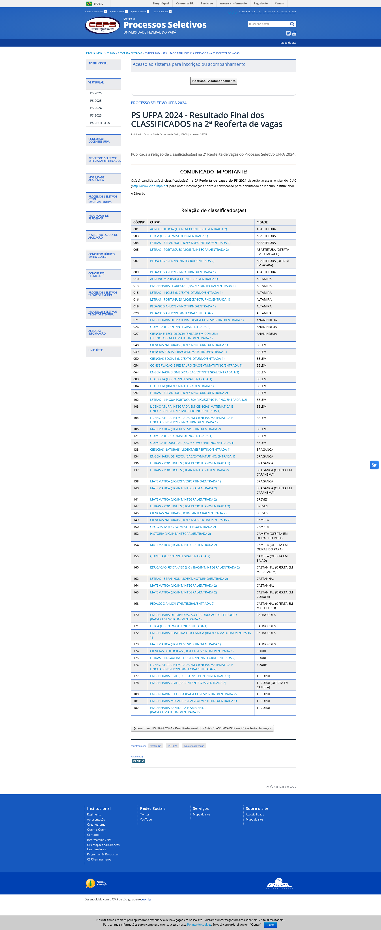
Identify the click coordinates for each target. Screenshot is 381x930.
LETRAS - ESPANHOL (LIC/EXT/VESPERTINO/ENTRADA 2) (190, 243)
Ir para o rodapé (161, 11)
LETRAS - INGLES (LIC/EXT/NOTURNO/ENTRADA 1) (186, 292)
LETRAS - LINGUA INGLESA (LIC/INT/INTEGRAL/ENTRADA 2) (192, 658)
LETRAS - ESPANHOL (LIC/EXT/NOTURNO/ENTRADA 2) (189, 393)
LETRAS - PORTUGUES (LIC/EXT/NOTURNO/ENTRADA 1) (190, 299)
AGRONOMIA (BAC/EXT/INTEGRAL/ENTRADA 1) (184, 279)
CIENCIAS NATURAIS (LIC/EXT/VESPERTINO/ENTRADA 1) (190, 449)
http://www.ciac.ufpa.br (149, 186)
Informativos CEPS (99, 840)
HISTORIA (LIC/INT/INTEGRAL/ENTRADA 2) (180, 533)
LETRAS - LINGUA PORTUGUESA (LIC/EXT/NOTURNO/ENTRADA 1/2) (198, 399)
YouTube (146, 819)
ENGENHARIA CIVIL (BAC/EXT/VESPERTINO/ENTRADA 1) (190, 676)
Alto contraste (268, 11)
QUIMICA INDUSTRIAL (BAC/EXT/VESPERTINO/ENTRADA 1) (192, 443)
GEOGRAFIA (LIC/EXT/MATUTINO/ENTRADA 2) (183, 527)
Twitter (144, 814)
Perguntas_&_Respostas (103, 854)
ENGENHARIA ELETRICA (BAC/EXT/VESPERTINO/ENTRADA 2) (193, 694)
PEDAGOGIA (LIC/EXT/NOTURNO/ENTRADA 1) (183, 272)
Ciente (271, 924)
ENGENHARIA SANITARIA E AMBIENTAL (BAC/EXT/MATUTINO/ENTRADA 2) (178, 710)
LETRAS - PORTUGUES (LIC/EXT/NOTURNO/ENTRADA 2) (190, 506)
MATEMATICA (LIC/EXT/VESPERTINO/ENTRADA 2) (185, 429)
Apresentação (96, 819)
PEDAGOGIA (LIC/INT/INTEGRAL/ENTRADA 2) (182, 261)
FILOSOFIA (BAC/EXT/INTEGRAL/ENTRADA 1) (182, 386)
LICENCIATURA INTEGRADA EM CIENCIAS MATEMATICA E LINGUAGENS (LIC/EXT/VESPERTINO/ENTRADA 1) (191, 408)
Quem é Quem (96, 830)
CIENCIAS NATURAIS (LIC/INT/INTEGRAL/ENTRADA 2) (188, 513)
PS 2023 (96, 115)
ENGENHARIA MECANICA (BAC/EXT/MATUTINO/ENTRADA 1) (193, 701)
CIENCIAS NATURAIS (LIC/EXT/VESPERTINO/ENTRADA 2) (190, 520)
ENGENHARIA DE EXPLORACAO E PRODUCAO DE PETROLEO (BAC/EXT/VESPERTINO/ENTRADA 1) (193, 617)
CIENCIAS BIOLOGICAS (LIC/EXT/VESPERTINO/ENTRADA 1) (191, 651)
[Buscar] (292, 24)
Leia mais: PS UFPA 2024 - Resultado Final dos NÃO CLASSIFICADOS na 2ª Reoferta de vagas (203, 728)
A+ (230, 12)
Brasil (98, 4)
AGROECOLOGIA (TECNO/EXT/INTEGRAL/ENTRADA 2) (188, 229)
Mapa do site (288, 11)
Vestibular (155, 746)
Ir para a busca (140, 11)
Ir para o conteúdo (95, 11)
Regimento (94, 814)
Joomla (146, 899)
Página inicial (95, 53)
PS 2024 (110, 53)
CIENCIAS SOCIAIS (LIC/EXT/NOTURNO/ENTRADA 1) (187, 358)
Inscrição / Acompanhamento (214, 81)
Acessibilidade (247, 11)
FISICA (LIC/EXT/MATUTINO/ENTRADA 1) (179, 236)
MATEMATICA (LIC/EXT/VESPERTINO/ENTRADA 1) (185, 481)
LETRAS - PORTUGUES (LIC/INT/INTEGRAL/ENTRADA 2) (189, 249)
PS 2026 (96, 93)
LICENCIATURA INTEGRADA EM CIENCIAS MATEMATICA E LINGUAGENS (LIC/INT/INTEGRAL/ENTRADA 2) (191, 667)
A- (236, 12)
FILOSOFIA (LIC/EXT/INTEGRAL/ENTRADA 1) (181, 379)
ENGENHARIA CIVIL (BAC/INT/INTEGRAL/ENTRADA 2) (188, 683)
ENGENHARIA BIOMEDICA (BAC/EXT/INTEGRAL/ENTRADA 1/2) (194, 372)
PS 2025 (96, 100)
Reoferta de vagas (130, 53)
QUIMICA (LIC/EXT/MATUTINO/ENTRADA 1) (181, 436)
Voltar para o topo (282, 786)
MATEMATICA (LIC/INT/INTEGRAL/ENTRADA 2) (183, 488)
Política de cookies (199, 924)
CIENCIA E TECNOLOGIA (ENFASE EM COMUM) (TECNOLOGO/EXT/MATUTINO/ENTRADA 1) (184, 335)
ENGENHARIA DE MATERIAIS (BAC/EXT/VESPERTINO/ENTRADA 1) (197, 320)
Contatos (93, 835)
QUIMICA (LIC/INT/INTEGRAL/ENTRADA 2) (180, 327)
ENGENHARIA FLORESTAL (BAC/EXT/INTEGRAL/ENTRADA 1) (192, 286)
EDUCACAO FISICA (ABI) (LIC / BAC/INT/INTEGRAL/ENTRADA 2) (195, 567)
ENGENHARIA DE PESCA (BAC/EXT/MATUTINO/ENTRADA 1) (192, 456)
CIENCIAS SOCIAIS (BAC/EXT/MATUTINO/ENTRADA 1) (188, 352)
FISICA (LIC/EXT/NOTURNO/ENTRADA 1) (178, 626)
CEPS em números (99, 859)
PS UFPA (138, 760)
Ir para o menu (118, 11)
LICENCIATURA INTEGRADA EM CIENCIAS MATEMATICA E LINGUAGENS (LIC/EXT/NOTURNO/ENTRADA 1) (191, 420)
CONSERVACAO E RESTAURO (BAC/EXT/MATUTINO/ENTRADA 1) (196, 365)
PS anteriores (100, 122)
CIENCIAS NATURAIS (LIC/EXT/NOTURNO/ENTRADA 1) (189, 345)
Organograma (96, 824)
